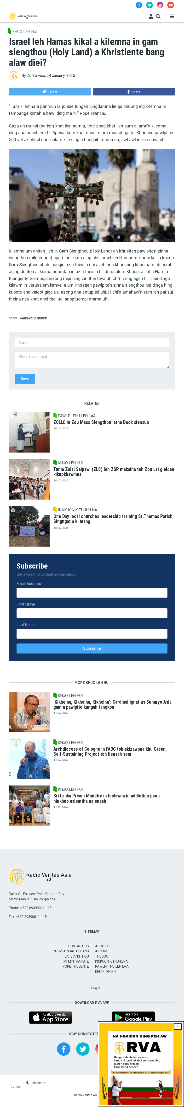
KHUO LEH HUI (24, 31)
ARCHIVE (102, 951)
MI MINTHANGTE (76, 961)
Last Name (26, 624)
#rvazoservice (34, 318)
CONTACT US (78, 946)
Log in (96, 988)
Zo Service (36, 75)
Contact (16, 1086)
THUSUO (101, 956)
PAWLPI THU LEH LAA (77, 416)
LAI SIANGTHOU (77, 956)
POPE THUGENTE (76, 966)
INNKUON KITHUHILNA (77, 510)
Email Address (29, 583)
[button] (50, 92)
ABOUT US (103, 946)
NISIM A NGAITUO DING (71, 951)
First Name (26, 604)
